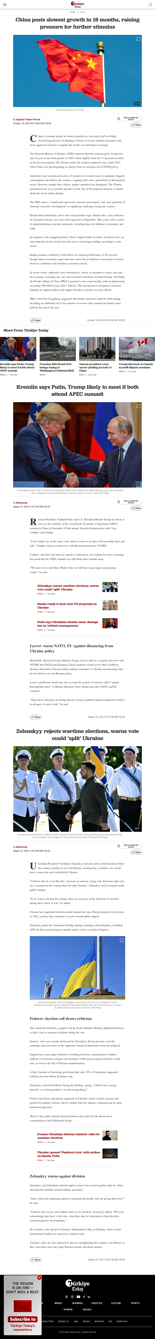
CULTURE (116, 1303)
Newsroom (21, 502)
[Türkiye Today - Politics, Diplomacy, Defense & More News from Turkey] (77, 5)
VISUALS (87, 1309)
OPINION (68, 1309)
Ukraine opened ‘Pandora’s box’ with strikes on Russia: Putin (68, 1154)
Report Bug (122, 1321)
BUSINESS (77, 1303)
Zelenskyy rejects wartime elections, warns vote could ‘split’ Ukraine (68, 587)
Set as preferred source (131, 118)
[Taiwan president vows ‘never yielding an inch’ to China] (97, 349)
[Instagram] (72, 1297)
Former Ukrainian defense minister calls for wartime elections (68, 1136)
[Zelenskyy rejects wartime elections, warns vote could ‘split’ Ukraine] (110, 587)
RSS (110, 1321)
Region (40, 594)
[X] (66, 1297)
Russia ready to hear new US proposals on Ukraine (67, 605)
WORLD (58, 1303)
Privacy (86, 1321)
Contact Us (63, 1321)
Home (72, 12)
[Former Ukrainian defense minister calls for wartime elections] (110, 1135)
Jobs (75, 1321)
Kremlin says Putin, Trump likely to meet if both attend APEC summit (17, 367)
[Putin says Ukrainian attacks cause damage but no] (110, 623)
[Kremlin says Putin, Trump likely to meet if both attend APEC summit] (18, 349)
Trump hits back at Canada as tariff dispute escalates (136, 365)
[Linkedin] (89, 1297)
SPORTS (135, 1303)
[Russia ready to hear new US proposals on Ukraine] (110, 605)
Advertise (99, 1321)
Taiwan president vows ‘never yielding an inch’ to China (95, 367)
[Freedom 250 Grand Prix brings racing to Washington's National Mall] (58, 349)
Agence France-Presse (28, 119)
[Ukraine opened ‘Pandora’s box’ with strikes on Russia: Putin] (110, 1153)
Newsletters (47, 1321)
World (82, 12)
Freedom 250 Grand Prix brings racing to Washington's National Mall (57, 367)
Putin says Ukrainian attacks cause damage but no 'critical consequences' (67, 623)
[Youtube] (78, 1297)
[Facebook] (84, 1297)
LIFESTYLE (96, 1303)
